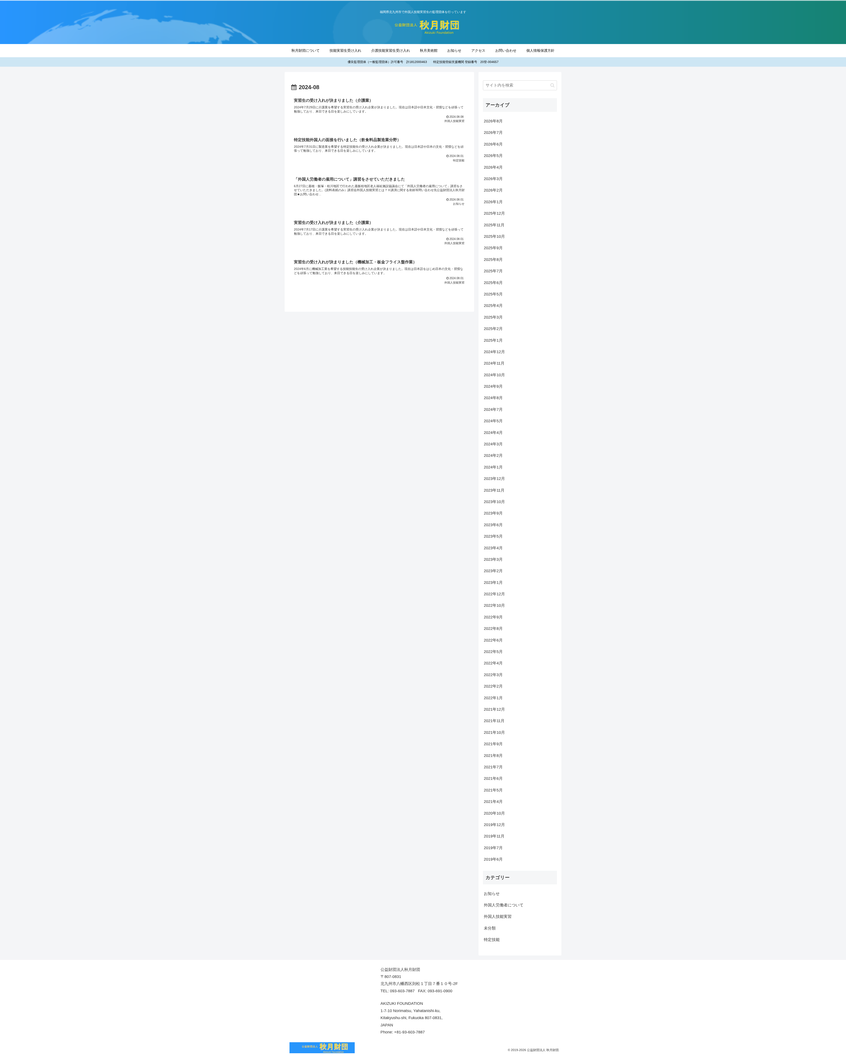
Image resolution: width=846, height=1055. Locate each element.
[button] (552, 85)
